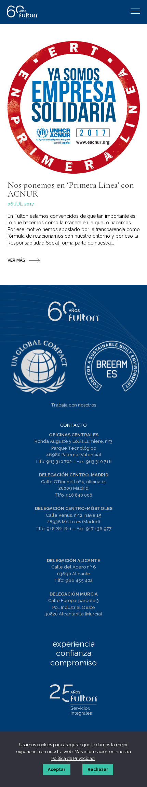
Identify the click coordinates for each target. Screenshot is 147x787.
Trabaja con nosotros (73, 405)
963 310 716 (99, 461)
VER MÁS (16, 260)
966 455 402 (79, 580)
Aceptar (56, 769)
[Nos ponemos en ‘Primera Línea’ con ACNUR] (74, 107)
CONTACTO (73, 425)
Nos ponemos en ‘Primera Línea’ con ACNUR (71, 189)
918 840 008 (79, 495)
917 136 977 (98, 528)
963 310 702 (59, 461)
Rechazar (98, 769)
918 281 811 (59, 528)
